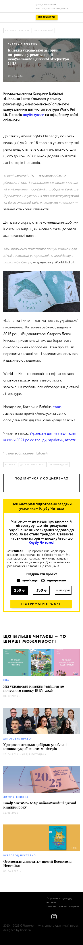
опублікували (33, 115)
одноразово (56, 580)
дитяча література (17, 30)
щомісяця (30, 580)
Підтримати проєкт (41, 604)
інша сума (63, 590)
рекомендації (44, 30)
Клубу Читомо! (41, 543)
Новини (10, 465)
